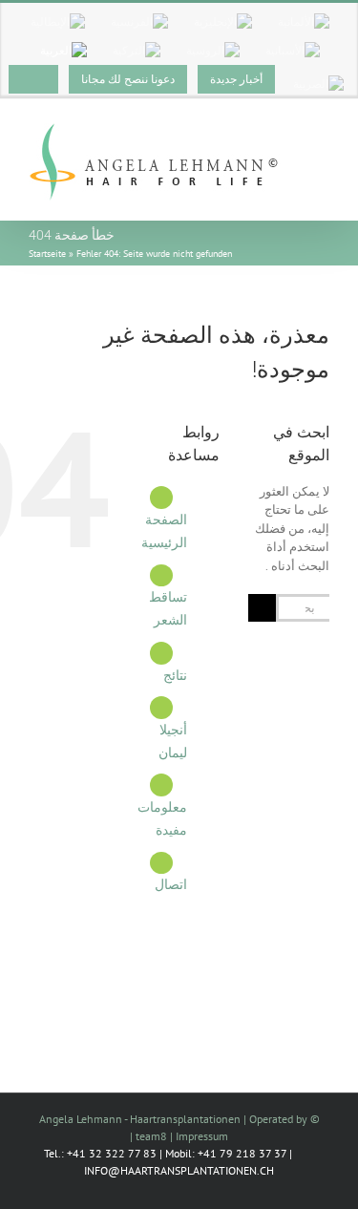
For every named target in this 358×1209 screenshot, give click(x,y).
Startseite (47, 253)
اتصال (171, 884)
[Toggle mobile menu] (321, 136)
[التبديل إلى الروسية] (213, 50)
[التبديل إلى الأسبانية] (292, 50)
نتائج (175, 675)
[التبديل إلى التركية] (136, 50)
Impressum (202, 1136)
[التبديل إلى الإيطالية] (57, 22)
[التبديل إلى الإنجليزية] (222, 22)
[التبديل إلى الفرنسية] (139, 22)
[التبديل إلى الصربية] (318, 84)
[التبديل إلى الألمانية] (303, 22)
